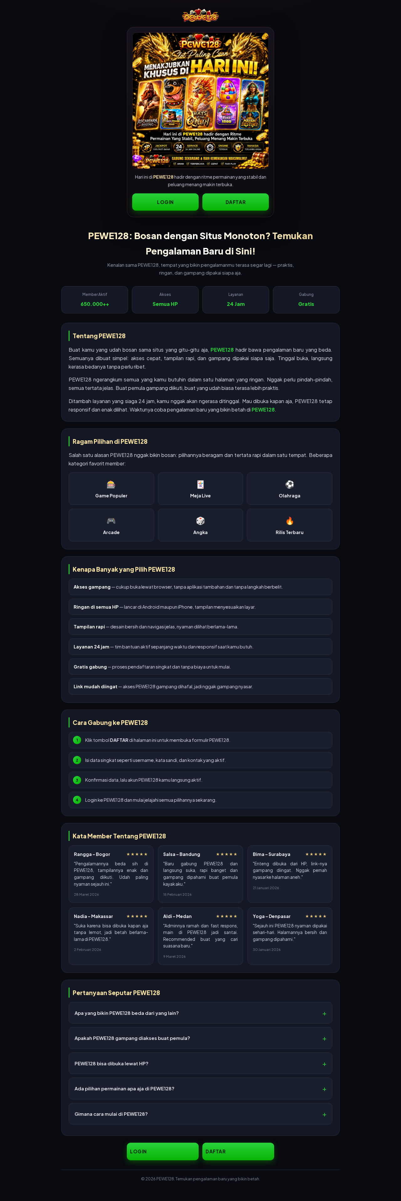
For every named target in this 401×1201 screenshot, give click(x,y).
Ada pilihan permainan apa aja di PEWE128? (124, 1088)
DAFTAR (236, 202)
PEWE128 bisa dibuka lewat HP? (111, 1063)
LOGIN (165, 202)
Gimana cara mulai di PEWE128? (111, 1114)
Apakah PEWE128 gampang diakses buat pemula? (132, 1038)
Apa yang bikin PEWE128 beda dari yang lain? (127, 1013)
